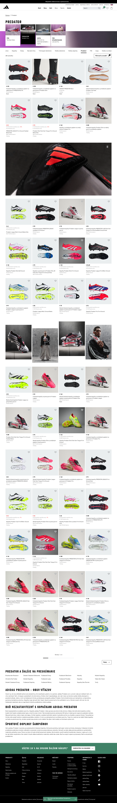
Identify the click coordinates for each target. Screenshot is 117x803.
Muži (39, 8)
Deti (50, 8)
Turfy (96, 682)
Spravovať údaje (41, 799)
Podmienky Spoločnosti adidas (80, 799)
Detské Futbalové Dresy (12, 682)
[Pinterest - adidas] (105, 775)
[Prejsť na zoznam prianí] (107, 8)
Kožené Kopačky (100, 675)
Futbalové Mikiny (46, 682)
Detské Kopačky (28, 679)
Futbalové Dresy (46, 675)
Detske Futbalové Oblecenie (31, 675)
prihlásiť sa (106, 4)
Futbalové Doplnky (29, 682)
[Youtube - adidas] (105, 785)
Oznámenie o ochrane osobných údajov (61, 799)
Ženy (45, 8)
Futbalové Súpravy (64, 682)
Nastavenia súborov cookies (29, 799)
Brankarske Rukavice (11, 675)
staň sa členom (94, 4)
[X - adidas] (105, 771)
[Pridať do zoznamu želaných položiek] (28, 62)
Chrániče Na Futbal (11, 679)
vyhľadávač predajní (69, 4)
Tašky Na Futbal (100, 679)
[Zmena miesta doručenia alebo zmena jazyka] (112, 4)
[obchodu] (6, 7)
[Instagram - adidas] (105, 766)
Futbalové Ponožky (64, 679)
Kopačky (79, 679)
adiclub (101, 4)
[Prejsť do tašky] (111, 8)
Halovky (79, 675)
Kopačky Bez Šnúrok (83, 682)
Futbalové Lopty (46, 679)
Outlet (69, 8)
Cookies (48, 799)
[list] (58, 51)
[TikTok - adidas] (105, 780)
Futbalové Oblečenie (65, 675)
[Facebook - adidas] (105, 761)
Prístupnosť (92, 799)
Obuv (56, 8)
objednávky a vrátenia (85, 4)
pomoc (77, 4)
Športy (62, 8)
